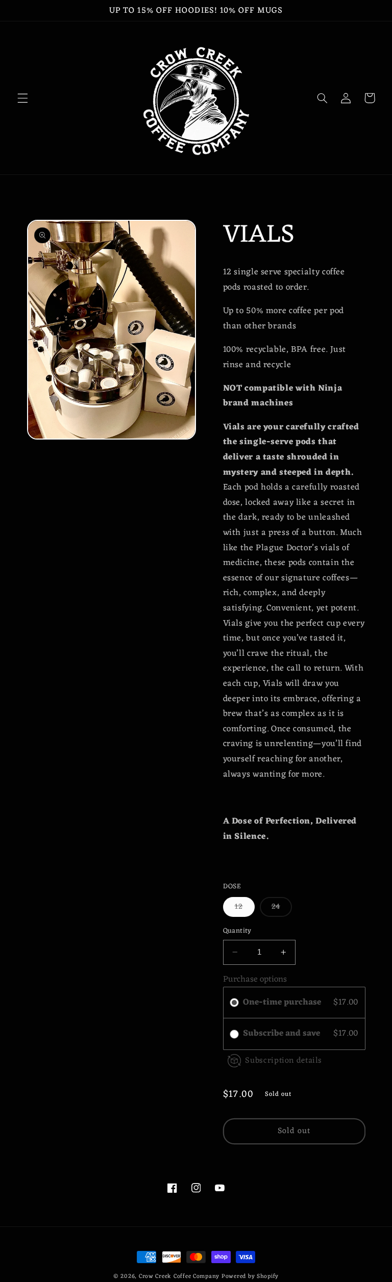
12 (245, 908)
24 (282, 908)
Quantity (237, 931)
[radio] (234, 1003)
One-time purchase (282, 1003)
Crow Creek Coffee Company (179, 1276)
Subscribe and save (282, 1034)
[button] (22, 98)
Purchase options (255, 979)
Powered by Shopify (250, 1276)
